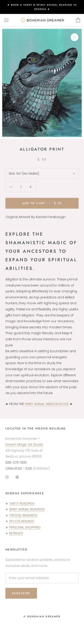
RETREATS (16, 533)
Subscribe (21, 593)
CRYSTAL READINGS (23, 515)
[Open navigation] (6, 20)
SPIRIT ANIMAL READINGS (27, 509)
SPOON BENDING (21, 521)
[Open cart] (78, 20)
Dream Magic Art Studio (24, 444)
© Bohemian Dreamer (42, 616)
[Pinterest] (17, 477)
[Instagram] (7, 477)
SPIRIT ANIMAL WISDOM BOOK (47, 404)
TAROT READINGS (21, 503)
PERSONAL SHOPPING (25, 527)
